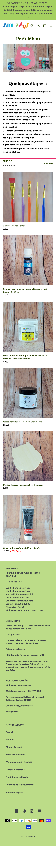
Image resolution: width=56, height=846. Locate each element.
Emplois (10, 739)
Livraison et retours (15, 769)
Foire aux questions (15, 754)
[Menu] (51, 25)
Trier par (7, 161)
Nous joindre (12, 711)
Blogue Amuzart (14, 747)
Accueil (9, 732)
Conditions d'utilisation (17, 777)
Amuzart (31, 837)
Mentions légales (14, 792)
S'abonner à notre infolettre (20, 762)
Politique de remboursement (20, 784)
